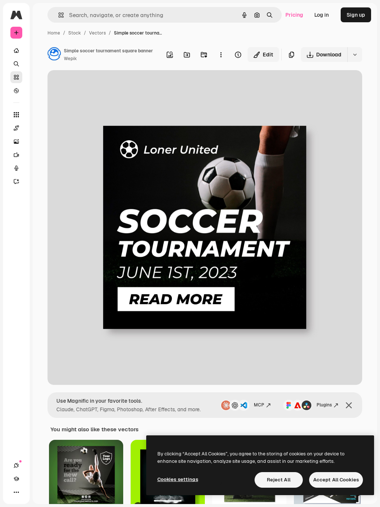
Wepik (70, 59)
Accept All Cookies (336, 480)
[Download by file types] (354, 54)
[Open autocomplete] (58, 15)
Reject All (279, 480)
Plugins (324, 405)
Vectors (97, 33)
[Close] (348, 405)
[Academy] (16, 479)
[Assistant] (16, 181)
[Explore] (16, 91)
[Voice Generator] (16, 168)
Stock (74, 33)
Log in (321, 15)
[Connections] (16, 465)
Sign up (356, 15)
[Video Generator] (16, 155)
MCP (259, 405)
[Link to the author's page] (54, 55)
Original (95, 84)
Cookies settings (177, 479)
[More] (16, 492)
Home (54, 33)
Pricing (294, 15)
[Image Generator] (16, 141)
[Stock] (16, 77)
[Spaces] (16, 128)
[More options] (220, 54)
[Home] (16, 50)
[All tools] (16, 115)
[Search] (16, 64)
